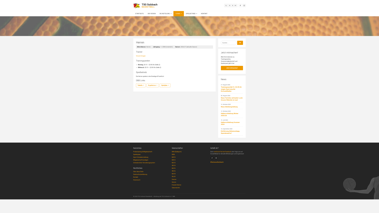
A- (229, 5)
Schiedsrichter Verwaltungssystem (144, 162)
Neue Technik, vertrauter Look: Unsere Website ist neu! (232, 99)
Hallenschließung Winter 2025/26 (229, 114)
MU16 (173, 168)
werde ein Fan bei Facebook (222, 151)
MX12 (173, 160)
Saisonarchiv (176, 187)
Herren (174, 182)
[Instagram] (244, 5)
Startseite (139, 13)
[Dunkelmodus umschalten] (226, 5)
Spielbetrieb (191, 13)
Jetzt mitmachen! (232, 68)
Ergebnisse (152, 85)
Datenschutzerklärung (140, 174)
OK (240, 42)
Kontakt (204, 13)
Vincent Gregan (141, 56)
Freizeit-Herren (176, 185)
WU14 (173, 165)
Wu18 (173, 176)
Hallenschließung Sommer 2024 (230, 123)
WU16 (173, 171)
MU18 (173, 174)
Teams (177, 13)
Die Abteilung (165, 13)
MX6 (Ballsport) (177, 151)
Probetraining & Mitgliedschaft (142, 151)
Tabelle (140, 85)
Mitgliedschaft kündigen (140, 160)
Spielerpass (137, 154)
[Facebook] (240, 5)
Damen (174, 179)
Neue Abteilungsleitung (229, 107)
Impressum (136, 180)
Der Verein (152, 13)
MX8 (173, 154)
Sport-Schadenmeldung (140, 157)
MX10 (173, 157)
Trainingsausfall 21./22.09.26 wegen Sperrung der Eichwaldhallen (231, 89)
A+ (235, 5)
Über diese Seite (138, 171)
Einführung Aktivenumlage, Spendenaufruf (230, 132)
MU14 (173, 162)
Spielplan (164, 85)
